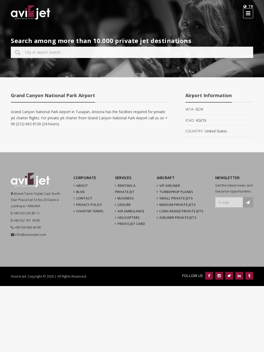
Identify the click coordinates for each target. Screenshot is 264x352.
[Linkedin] (239, 275)
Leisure (124, 204)
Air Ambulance (131, 211)
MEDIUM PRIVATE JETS (177, 204)
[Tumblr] (248, 275)
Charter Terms (89, 211)
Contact (84, 198)
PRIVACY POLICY (89, 204)
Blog (80, 191)
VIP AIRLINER (169, 185)
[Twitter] (229, 275)
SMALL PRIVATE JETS (176, 198)
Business (126, 198)
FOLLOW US (193, 275)
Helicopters (129, 217)
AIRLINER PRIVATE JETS (177, 217)
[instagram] (219, 275)
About (82, 185)
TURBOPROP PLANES (176, 191)
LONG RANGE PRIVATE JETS (181, 211)
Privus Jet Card (131, 223)
